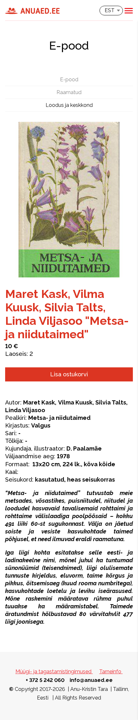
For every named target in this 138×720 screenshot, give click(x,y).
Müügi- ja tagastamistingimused (54, 671)
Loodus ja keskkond (69, 105)
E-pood (69, 79)
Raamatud (69, 92)
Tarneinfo (111, 671)
